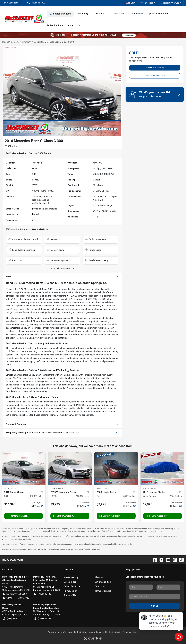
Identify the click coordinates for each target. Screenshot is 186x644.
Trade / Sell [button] (118, 13)
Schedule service (72, 586)
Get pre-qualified (103, 582)
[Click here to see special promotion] (93, 35)
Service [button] (136, 13)
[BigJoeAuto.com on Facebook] (153, 559)
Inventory (26, 42)
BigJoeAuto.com (10, 42)
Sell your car (70, 582)
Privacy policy (70, 591)
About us (99, 577)
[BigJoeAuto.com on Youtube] (167, 559)
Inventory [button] (83, 13)
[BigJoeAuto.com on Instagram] (173, 559)
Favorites (148, 3)
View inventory (71, 577)
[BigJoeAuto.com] (24, 19)
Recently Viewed (171, 3)
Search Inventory (62, 13)
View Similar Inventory (155, 75)
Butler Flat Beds (55, 25)
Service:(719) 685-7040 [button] (17, 598)
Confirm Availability (19, 516)
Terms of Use (70, 595)
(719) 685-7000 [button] (38, 2)
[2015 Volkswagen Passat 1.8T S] (70, 468)
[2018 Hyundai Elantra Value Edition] (162, 468)
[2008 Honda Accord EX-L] (116, 468)
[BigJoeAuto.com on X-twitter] (160, 559)
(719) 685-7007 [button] (45, 594)
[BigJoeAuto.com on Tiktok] (180, 559)
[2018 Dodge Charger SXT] (23, 468)
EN (132, 3)
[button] (13, 3)
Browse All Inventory (154, 67)
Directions (100, 586)
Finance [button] (100, 13)
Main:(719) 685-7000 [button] (16, 594)
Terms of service (103, 591)
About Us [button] (73, 25)
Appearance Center (158, 13)
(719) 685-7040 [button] (14, 618)
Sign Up (154, 606)
